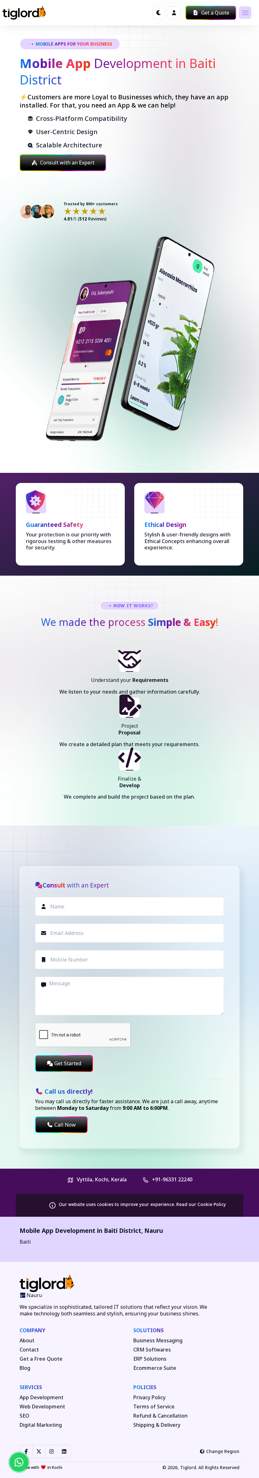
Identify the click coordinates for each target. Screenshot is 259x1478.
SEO (24, 1416)
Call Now (65, 1124)
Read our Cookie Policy (201, 1204)
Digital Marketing (41, 1425)
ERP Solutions (149, 1359)
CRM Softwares (152, 1349)
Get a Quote (214, 12)
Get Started (67, 1063)
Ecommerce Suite (154, 1368)
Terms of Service (154, 1406)
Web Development (42, 1406)
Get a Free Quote (41, 1359)
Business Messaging (158, 1340)
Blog (25, 1368)
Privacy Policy (149, 1397)
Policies (144, 1387)
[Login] (174, 12)
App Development (41, 1397)
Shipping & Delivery (156, 1425)
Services (31, 1387)
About (27, 1340)
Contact (29, 1349)
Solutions (148, 1330)
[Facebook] (26, 1451)
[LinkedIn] (64, 1451)
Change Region (222, 1451)
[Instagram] (51, 1451)
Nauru (153, 1230)
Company (32, 1330)
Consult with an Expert (67, 162)
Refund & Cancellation (160, 1416)
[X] (39, 1451)
